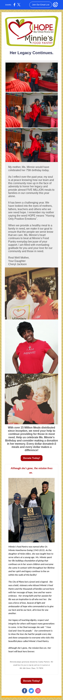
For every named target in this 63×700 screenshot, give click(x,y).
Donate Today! (31, 458)
